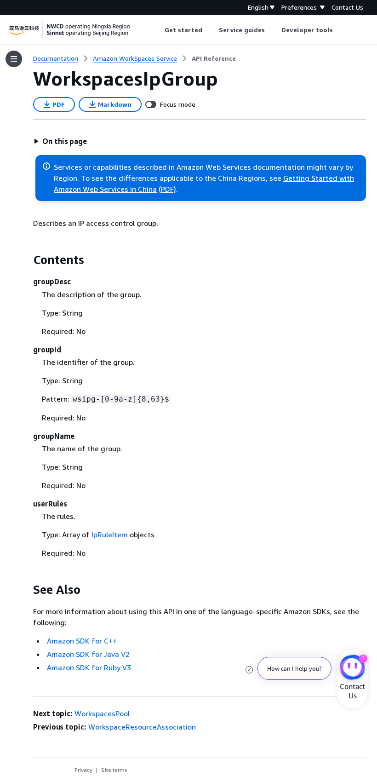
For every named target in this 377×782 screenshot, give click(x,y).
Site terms (114, 769)
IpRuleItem (109, 534)
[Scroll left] (157, 30)
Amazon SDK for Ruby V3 (89, 667)
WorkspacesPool (102, 713)
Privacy (83, 769)
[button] (60, 141)
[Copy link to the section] (25, 259)
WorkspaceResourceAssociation (142, 726)
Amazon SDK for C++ (82, 640)
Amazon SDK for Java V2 (88, 654)
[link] (214, 58)
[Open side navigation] (14, 59)
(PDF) (167, 189)
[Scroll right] (340, 30)
